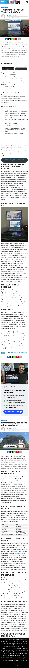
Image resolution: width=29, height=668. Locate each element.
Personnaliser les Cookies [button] (14, 665)
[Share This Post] (9, 38)
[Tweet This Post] (11, 451)
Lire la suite (23, 660)
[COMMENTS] (22, 38)
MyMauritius (18, 553)
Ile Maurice (20, 352)
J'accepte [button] (18, 663)
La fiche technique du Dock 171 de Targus (14, 160)
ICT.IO (10, 15)
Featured (13, 352)
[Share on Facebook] (6, 38)
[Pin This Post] (16, 38)
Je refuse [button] (11, 663)
